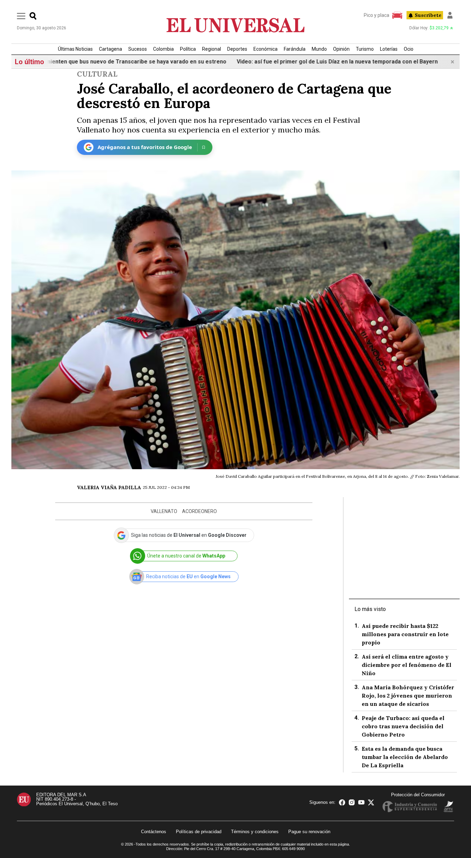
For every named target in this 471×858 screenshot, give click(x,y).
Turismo (365, 49)
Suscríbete (428, 15)
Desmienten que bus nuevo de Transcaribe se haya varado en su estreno (104, 61)
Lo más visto (370, 609)
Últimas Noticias (75, 49)
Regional (211, 49)
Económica (265, 49)
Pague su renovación (309, 831)
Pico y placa (376, 15)
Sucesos (137, 49)
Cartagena (110, 49)
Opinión (341, 49)
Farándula (294, 49)
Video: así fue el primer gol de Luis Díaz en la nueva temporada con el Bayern (310, 61)
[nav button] (21, 15)
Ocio (408, 49)
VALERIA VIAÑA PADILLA (109, 487)
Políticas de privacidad (198, 831)
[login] (450, 15)
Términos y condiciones (255, 831)
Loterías (389, 49)
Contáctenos (153, 831)
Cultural (97, 74)
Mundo (319, 49)
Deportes (237, 49)
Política (188, 49)
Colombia (163, 49)
